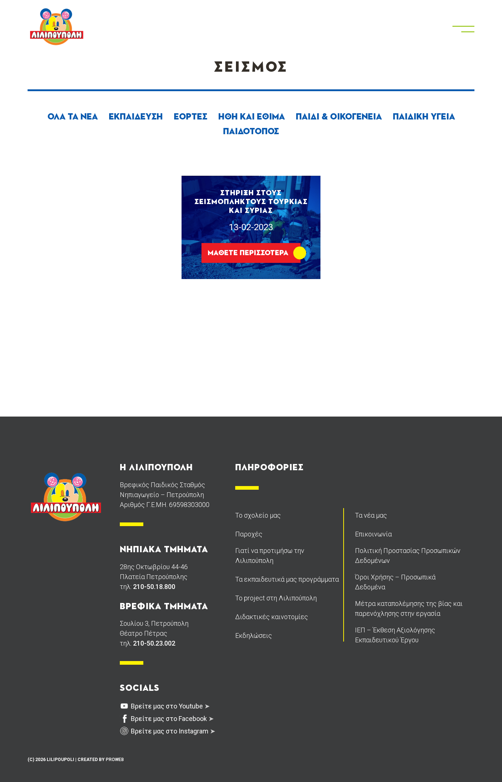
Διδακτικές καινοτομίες (271, 617)
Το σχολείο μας (258, 515)
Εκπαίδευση (136, 117)
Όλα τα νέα (72, 117)
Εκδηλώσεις (253, 635)
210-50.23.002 (154, 643)
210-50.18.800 (154, 586)
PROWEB (115, 759)
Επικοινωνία (373, 534)
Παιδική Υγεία (424, 117)
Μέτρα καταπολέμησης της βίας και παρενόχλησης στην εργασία (409, 608)
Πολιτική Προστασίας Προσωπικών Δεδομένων (407, 555)
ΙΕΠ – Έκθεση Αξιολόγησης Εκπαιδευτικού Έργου (395, 635)
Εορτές (190, 117)
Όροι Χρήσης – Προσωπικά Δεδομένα (395, 582)
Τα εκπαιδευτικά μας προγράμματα (287, 579)
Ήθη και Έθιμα (251, 117)
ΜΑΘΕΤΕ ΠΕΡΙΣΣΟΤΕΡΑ (248, 253)
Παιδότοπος (251, 131)
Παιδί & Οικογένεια (339, 117)
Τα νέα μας (371, 515)
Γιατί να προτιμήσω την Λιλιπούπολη (269, 555)
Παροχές (248, 534)
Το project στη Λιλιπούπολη (276, 598)
